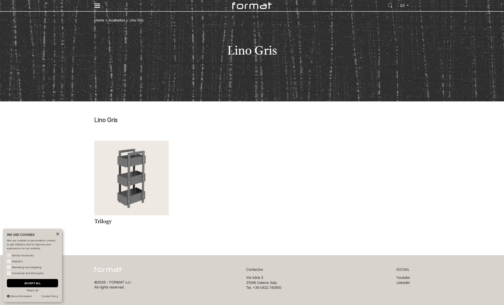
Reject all (32, 290)
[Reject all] (57, 234)
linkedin (403, 283)
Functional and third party (28, 273)
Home (99, 20)
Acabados (116, 20)
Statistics (17, 261)
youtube (403, 277)
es (403, 6)
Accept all (32, 283)
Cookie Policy (49, 296)
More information (21, 296)
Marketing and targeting (26, 267)
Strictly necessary (23, 255)
